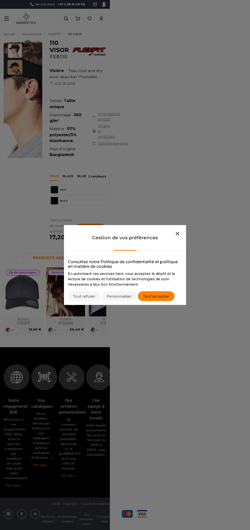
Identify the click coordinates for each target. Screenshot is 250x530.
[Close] (177, 234)
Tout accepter (156, 296)
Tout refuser (84, 296)
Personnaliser (119, 296)
